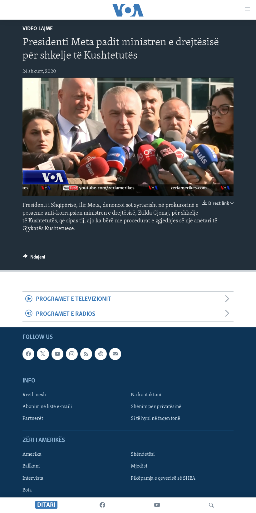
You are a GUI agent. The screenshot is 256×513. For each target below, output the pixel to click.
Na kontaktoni (146, 394)
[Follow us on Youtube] (57, 354)
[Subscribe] (115, 354)
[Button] (34, 258)
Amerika (32, 454)
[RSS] (86, 354)
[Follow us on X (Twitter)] (43, 354)
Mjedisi (139, 466)
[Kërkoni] (211, 505)
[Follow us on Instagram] (72, 354)
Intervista (32, 478)
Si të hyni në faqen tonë (155, 418)
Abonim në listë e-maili (47, 406)
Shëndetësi (143, 454)
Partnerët (32, 418)
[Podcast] (100, 354)
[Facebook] (102, 505)
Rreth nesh (34, 394)
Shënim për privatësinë (156, 406)
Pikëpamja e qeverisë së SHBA (163, 478)
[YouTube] (157, 505)
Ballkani (31, 466)
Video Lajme (37, 29)
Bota (27, 490)
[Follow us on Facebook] (28, 354)
